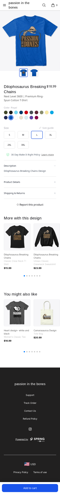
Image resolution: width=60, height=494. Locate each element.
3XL (23, 144)
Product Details (12, 182)
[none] (46, 128)
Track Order (30, 403)
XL (50, 134)
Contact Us (30, 410)
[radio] (9, 135)
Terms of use (40, 472)
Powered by (22, 439)
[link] (17, 236)
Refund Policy (30, 418)
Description (10, 165)
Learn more (47, 154)
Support (30, 395)
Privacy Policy (20, 472)
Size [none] (6, 128)
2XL (9, 144)
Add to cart (30, 488)
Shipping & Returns (14, 193)
